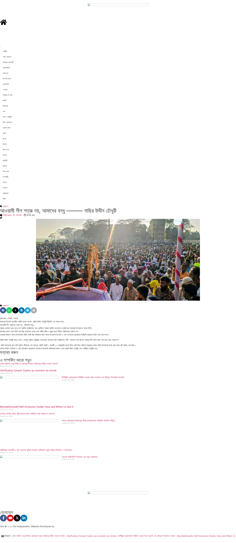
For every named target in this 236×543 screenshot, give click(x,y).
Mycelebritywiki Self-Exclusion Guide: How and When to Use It (37, 406)
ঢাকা (4, 111)
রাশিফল (5, 166)
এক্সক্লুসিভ (6, 84)
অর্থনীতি (5, 51)
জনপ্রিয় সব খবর (7, 95)
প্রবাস (4, 133)
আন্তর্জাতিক (6, 68)
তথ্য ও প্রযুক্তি (7, 117)
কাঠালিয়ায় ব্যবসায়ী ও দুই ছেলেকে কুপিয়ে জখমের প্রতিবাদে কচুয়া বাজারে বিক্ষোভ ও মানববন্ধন (36, 450)
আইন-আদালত (7, 57)
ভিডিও (4, 199)
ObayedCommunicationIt (68, 526)
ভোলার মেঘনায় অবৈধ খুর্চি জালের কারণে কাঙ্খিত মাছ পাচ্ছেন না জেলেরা (27, 413)
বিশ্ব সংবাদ (6, 149)
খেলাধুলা (5, 89)
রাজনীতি (5, 160)
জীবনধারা (5, 106)
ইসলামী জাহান (7, 78)
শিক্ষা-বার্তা (6, 171)
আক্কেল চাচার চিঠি (8, 62)
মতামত (5, 155)
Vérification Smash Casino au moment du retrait (28, 370)
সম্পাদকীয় (5, 177)
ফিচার (4, 139)
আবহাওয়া (5, 73)
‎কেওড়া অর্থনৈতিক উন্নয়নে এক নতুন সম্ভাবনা (79, 456)
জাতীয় (4, 100)
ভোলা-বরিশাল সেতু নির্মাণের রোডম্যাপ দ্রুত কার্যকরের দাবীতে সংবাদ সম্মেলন (29, 363)
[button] (3, 310)
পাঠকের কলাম (7, 128)
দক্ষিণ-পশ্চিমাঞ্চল (7, 122)
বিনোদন (5, 144)
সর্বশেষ (5, 182)
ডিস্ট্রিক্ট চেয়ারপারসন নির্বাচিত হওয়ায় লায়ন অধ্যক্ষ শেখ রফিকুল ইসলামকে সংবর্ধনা (93, 377)
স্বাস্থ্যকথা (5, 193)
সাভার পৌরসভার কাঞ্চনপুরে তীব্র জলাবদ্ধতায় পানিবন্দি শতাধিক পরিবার (88, 420)
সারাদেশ (5, 188)
